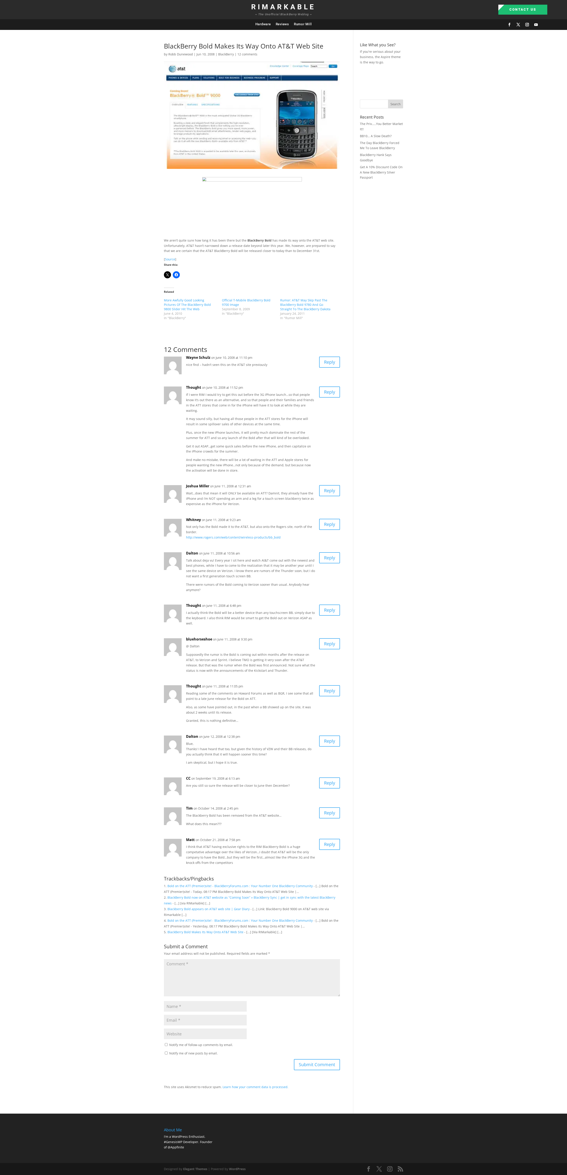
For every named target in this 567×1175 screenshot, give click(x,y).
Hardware (263, 24)
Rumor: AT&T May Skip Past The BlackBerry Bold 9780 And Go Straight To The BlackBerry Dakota (305, 304)
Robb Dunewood (180, 54)
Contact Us (522, 9)
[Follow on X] (518, 24)
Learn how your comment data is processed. (255, 1087)
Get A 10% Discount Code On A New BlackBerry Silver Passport (381, 172)
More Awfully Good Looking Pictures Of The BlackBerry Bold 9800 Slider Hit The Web (187, 304)
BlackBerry (226, 54)
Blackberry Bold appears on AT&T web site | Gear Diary (208, 909)
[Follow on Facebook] (509, 24)
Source (170, 259)
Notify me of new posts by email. (193, 1053)
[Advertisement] (440, 81)
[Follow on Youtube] (536, 24)
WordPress (237, 1169)
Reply (329, 362)
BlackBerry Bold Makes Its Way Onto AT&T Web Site (205, 932)
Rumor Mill (303, 24)
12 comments (247, 54)
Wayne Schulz (198, 357)
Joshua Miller (197, 486)
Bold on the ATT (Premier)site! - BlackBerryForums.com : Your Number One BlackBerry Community (240, 886)
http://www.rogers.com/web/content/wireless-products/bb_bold (233, 537)
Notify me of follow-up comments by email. (201, 1045)
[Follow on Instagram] (527, 24)
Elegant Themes (195, 1169)
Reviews (282, 24)
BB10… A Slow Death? (376, 136)
